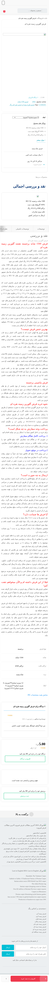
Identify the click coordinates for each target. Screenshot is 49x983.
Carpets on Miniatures (39, 892)
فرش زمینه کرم (41, 916)
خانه (45, 18)
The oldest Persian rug (39, 884)
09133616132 (5, 308)
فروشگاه (40, 18)
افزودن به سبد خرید (28, 979)
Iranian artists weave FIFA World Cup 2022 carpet (30, 881)
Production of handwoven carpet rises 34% (32, 899)
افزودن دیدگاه (25, 759)
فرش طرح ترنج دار (28, 105)
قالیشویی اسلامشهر (39, 833)
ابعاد (44, 117)
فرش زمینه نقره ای (40, 924)
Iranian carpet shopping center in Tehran (33, 886)
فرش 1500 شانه (23, 102)
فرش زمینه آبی (41, 914)
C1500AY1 (42, 105)
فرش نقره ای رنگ (15, 105)
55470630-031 (43, 418)
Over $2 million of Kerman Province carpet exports (29, 889)
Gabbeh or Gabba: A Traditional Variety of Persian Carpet (27, 878)
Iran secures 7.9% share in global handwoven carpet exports (27, 897)
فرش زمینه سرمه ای (39, 929)
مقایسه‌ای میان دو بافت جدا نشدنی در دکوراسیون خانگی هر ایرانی (24, 856)
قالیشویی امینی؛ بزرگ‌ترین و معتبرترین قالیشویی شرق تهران (26, 862)
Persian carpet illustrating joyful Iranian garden (31, 894)
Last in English (17, 871)
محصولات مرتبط (41, 177)
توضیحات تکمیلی (22, 229)
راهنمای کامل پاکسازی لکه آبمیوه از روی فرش (31, 859)
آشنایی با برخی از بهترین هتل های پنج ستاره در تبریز (29, 841)
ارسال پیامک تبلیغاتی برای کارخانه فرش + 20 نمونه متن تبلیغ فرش (25, 849)
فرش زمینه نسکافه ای (39, 932)
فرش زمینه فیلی (41, 919)
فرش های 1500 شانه (14, 254)
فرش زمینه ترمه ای (40, 927)
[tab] (41, 229)
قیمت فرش (24, 447)
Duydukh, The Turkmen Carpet (36, 876)
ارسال (8, 947)
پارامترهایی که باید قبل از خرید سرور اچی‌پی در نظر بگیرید (27, 838)
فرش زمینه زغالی (40, 921)
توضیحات (41, 229)
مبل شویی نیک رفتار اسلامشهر (36, 835)
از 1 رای (33, 748)
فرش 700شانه (17, 347)
